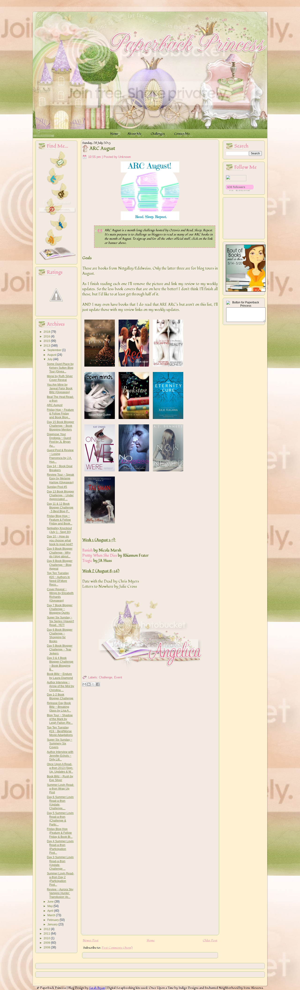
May (50, 906)
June (50, 901)
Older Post (210, 940)
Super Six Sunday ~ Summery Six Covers (59, 743)
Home (151, 940)
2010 (47, 938)
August (52, 354)
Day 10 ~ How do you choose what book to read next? (60, 540)
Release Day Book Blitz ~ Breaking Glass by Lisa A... (59, 706)
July (50, 359)
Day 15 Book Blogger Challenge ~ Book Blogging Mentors (60, 425)
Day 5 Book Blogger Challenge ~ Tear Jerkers (59, 649)
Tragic (87, 560)
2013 (47, 345)
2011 (47, 933)
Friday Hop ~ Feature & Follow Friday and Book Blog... (60, 413)
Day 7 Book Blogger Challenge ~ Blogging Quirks (59, 609)
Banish (87, 550)
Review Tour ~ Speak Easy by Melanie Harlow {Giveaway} (60, 478)
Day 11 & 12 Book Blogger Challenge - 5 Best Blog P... (60, 507)
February (53, 920)
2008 (47, 947)
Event (118, 677)
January (52, 924)
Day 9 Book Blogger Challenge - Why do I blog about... (59, 552)
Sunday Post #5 (57, 487)
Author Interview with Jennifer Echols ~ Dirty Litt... (60, 755)
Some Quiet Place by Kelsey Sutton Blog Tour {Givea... (60, 367)
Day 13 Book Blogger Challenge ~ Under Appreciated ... (60, 495)
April (50, 910)
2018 (47, 331)
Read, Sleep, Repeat (199, 230)
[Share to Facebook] (97, 684)
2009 (47, 942)
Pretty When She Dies (99, 555)
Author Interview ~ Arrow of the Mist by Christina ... (60, 686)
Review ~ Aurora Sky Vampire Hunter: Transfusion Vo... (60, 893)
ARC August (54, 405)
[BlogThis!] (88, 684)
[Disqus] (150, 749)
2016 (47, 336)
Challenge (105, 677)
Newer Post (90, 940)
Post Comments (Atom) (117, 948)
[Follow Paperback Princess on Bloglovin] (240, 190)
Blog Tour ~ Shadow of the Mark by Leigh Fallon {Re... (60, 719)
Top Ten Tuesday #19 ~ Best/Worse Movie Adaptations (60, 731)
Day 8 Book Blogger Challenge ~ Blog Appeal (59, 564)
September (54, 350)
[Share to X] (93, 684)
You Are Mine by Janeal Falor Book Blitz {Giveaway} (59, 388)
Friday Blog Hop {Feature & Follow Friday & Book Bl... (59, 832)
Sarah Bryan (97, 988)
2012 (47, 929)
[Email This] (84, 684)
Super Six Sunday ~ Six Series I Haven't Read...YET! (60, 621)
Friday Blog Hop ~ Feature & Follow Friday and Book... (59, 519)
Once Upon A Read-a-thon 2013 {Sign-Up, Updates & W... (60, 768)
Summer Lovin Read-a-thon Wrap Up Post (60, 788)
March (51, 915)
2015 (47, 341)
